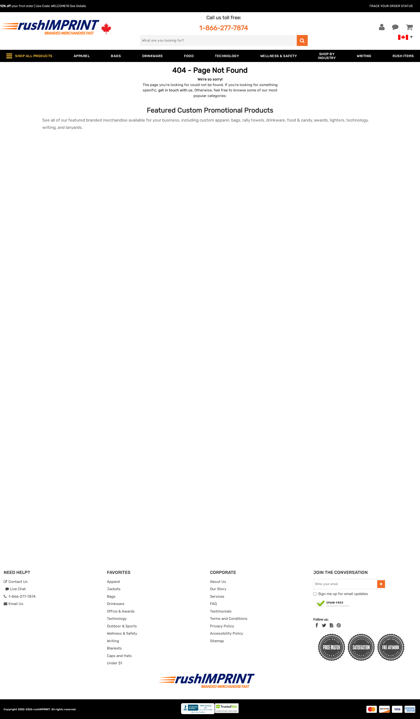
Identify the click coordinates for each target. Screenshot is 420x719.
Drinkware (115, 604)
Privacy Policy (222, 626)
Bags (111, 596)
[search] (302, 40)
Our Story (218, 589)
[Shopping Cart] (409, 27)
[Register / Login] (382, 27)
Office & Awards (121, 611)
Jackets (114, 589)
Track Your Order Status (391, 6)
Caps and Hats (119, 656)
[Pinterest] (339, 625)
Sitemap (217, 641)
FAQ (213, 604)
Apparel (113, 581)
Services (217, 596)
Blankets (114, 648)
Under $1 (114, 663)
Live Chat (17, 589)
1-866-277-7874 (223, 28)
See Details (78, 6)
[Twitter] (324, 625)
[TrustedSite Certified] (332, 604)
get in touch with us (175, 90)
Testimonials (221, 611)
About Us (218, 581)
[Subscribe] (381, 584)
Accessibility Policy (226, 633)
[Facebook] (317, 625)
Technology (117, 618)
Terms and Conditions (228, 618)
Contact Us (18, 581)
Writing (113, 641)
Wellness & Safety (122, 633)
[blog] (331, 625)
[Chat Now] (395, 27)
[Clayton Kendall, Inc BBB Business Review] (198, 713)
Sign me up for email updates (343, 594)
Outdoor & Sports (122, 626)
